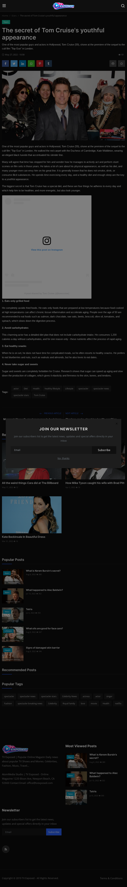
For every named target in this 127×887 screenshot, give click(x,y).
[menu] (4, 5)
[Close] (116, 423)
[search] (123, 5)
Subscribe (104, 450)
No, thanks (63, 458)
